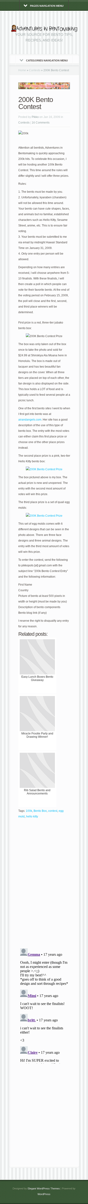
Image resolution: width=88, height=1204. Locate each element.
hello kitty (32, 816)
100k (29, 811)
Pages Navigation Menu (47, 5)
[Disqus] (44, 885)
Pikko (35, 117)
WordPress (44, 1194)
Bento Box (40, 811)
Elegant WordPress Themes (44, 1188)
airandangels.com (29, 419)
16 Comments (41, 122)
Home (22, 70)
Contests (34, 70)
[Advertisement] (44, 1116)
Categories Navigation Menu (47, 60)
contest (52, 811)
